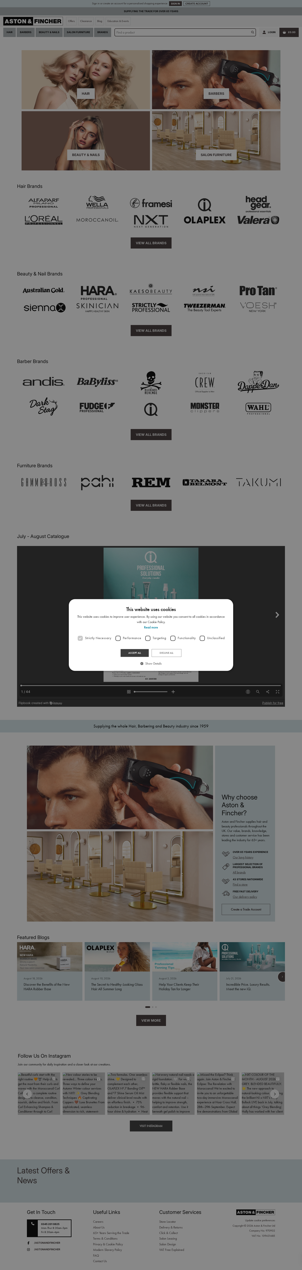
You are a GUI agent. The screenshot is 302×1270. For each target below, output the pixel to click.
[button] (151, 663)
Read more (151, 627)
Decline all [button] (166, 652)
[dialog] (151, 635)
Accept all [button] (134, 652)
